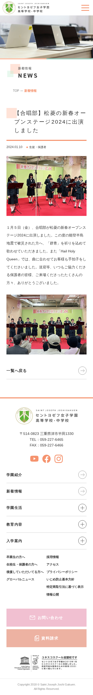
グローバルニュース (20, 579)
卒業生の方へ (15, 557)
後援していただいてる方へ (25, 572)
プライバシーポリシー (62, 572)
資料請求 (49, 638)
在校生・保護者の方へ (21, 564)
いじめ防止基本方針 (60, 579)
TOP (16, 91)
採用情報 (53, 557)
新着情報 (30, 91)
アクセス (53, 564)
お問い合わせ (50, 617)
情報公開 (53, 594)
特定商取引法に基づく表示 (65, 587)
